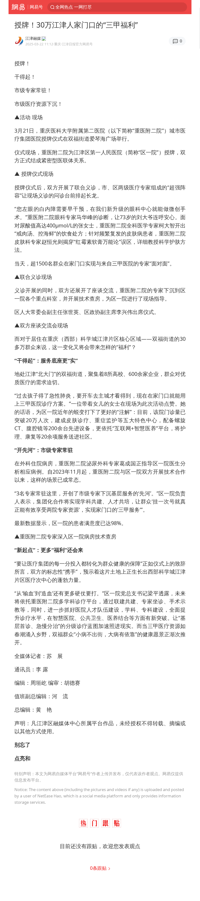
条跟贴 (99, 868)
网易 (18, 7)
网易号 (36, 7)
